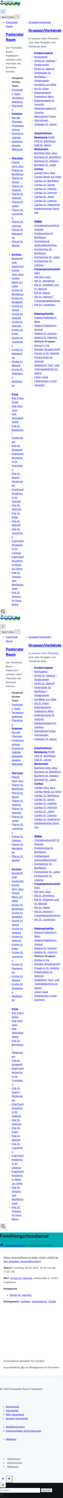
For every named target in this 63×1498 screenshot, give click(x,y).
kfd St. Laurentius (44, 304)
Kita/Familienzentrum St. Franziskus (18, 461)
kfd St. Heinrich (43, 296)
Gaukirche (18, 266)
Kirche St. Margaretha (17, 353)
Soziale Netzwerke (17, 1418)
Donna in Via (41, 345)
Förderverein (41, 64)
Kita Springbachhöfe (18, 418)
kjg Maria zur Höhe (45, 84)
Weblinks (11, 1439)
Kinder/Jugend (43, 52)
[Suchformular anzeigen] (3, 611)
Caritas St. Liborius (45, 200)
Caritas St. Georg (44, 184)
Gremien (17, 113)
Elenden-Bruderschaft (47, 349)
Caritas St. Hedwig (45, 188)
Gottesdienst (39, 1301)
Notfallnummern (15, 1426)
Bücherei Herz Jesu (45, 153)
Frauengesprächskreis (47, 300)
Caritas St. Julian (44, 196)
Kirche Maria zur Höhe (17, 282)
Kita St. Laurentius (17, 533)
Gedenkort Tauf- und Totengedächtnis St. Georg (46, 369)
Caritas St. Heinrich (45, 192)
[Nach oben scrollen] (3, 1480)
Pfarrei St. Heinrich (20, 1295)
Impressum (13, 1458)
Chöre (38, 221)
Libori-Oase (41, 377)
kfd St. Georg (42, 292)
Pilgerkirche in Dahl (45, 381)
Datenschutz (14, 1462)
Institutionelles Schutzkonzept (23, 1430)
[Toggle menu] (3, 11)
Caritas (38, 168)
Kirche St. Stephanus (17, 373)
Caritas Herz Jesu (44, 172)
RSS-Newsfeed (15, 1414)
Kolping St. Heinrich (45, 337)
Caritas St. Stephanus (47, 204)
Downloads (12, 1406)
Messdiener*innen (45, 116)
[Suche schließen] (3, 1485)
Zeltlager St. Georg (45, 124)
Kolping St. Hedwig (45, 333)
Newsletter (12, 1410)
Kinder (52, 1301)
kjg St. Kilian (41, 88)
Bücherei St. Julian (45, 165)
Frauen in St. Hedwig (46, 353)
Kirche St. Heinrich (21, 1278)
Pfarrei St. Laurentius (17, 213)
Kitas (15, 394)
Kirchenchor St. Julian (47, 257)
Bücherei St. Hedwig (46, 161)
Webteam (17, 149)
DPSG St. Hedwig (44, 60)
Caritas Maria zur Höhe (47, 176)
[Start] (2, 1245)
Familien (25, 1301)
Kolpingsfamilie (44, 313)
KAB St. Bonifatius (45, 141)
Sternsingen (41, 120)
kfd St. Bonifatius (44, 280)
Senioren (39, 385)
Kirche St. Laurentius (17, 341)
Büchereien (41, 149)
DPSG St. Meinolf (44, 68)
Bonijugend (40, 56)
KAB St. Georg (42, 145)
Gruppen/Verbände (44, 30)
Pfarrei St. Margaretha (17, 233)
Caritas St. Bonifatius (46, 180)
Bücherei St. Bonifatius (47, 157)
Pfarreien (17, 158)
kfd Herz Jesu (42, 277)
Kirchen (17, 254)
